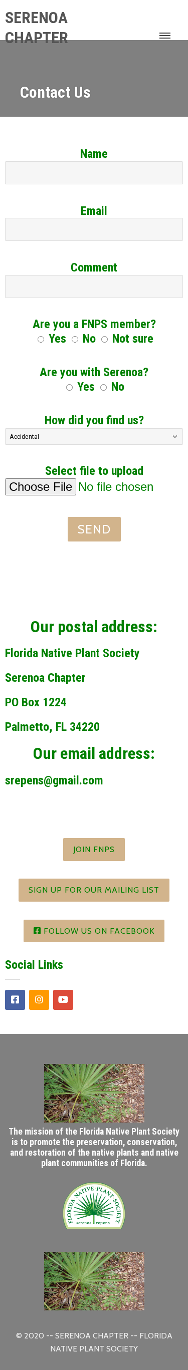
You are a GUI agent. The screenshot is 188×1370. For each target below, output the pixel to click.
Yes (57, 339)
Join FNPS (94, 849)
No (89, 339)
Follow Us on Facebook (97, 931)
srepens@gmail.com (54, 780)
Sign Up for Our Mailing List (94, 890)
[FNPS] (94, 1230)
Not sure (132, 339)
